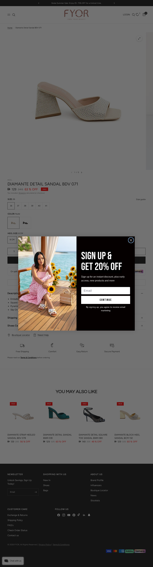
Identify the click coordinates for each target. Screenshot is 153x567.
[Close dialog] (131, 240)
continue (106, 300)
